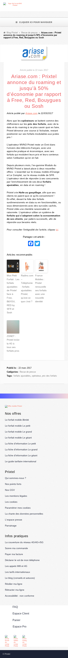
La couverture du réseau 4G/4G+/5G (24, 542)
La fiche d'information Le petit (20, 443)
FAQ (15, 607)
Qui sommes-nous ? (15, 478)
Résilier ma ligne (13, 584)
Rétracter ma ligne (14, 590)
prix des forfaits (49, 376)
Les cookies (11, 502)
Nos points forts (13, 484)
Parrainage (11, 525)
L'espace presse (13, 519)
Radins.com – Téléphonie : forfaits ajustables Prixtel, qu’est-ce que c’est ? (27, 288)
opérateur (36, 376)
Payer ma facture (14, 554)
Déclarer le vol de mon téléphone (22, 560)
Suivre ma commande (16, 548)
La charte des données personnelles (24, 513)
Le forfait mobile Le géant (18, 437)
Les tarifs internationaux (17, 572)
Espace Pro (19, 626)
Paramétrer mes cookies (18, 507)
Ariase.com (31, 113)
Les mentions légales (16, 496)
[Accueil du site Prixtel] (13, 4)
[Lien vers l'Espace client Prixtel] (66, 4)
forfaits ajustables (22, 376)
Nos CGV (10, 490)
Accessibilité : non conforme (19, 595)
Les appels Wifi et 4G (16, 566)
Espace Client (21, 613)
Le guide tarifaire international (20, 461)
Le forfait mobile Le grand (18, 431)
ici (57, 229)
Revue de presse (28, 372)
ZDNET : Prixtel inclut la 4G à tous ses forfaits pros (13, 343)
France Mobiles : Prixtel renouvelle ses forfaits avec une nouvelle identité (41, 288)
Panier (16, 620)
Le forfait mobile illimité (17, 419)
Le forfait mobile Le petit (17, 425)
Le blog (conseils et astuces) (20, 578)
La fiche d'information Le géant (21, 455)
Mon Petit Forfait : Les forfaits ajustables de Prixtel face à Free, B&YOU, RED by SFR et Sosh (13, 294)
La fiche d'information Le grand (21, 449)
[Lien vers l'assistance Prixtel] (58, 4)
